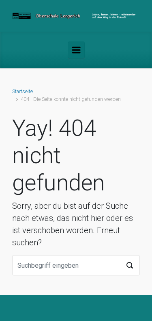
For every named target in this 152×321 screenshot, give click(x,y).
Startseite (22, 91)
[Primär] (76, 50)
